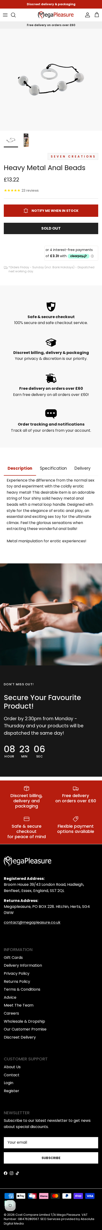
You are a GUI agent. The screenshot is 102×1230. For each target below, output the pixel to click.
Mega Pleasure (68, 1214)
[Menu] (5, 15)
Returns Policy (17, 981)
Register (11, 1091)
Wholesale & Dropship (24, 1021)
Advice (10, 997)
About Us (12, 1067)
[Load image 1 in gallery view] (51, 80)
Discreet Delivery (20, 1037)
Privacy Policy (16, 973)
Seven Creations (73, 156)
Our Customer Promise (25, 1029)
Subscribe (51, 1158)
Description (20, 468)
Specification (53, 468)
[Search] (15, 15)
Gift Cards (13, 957)
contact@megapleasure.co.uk (32, 922)
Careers (11, 1013)
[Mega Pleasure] (56, 15)
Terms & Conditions (22, 989)
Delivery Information (23, 965)
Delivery (82, 468)
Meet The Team (18, 1005)
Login (8, 1083)
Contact (11, 1075)
